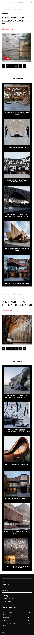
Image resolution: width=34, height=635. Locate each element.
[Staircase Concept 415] (17, 132)
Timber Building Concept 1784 (17, 249)
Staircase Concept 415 (17, 147)
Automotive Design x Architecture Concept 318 (17, 215)
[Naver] (24, 66)
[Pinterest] (12, 66)
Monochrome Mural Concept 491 (17, 181)
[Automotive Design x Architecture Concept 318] (17, 199)
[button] (7, 29)
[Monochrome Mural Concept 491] (17, 165)
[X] (8, 66)
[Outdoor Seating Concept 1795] (17, 97)
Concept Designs (12, 9)
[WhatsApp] (16, 66)
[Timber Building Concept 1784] (17, 234)
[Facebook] (3, 66)
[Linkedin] (20, 66)
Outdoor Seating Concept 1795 (17, 113)
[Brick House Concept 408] (17, 268)
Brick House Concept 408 (17, 283)
